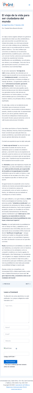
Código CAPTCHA (9, 356)
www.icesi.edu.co (16, 389)
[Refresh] (16, 348)
